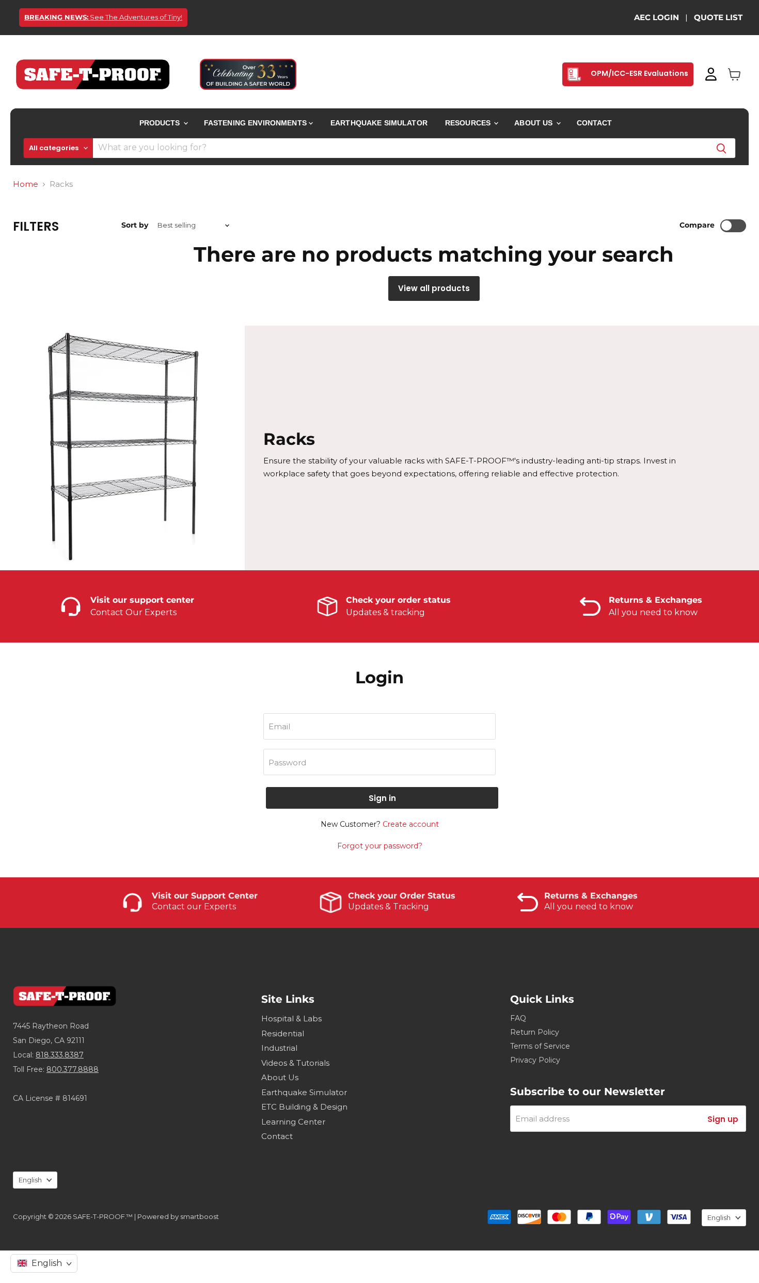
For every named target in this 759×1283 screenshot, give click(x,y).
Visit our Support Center (205, 896)
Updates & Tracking (388, 906)
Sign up (722, 1119)
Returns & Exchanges (591, 896)
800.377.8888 (72, 1069)
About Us (534, 123)
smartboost (199, 1216)
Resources (469, 123)
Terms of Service (540, 1046)
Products (160, 123)
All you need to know (588, 906)
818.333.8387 (60, 1055)
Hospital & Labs (291, 1018)
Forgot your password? (379, 846)
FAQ (518, 1018)
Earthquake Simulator (379, 123)
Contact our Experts (194, 906)
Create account (411, 824)
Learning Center (293, 1122)
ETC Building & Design (304, 1107)
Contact (594, 123)
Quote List (718, 17)
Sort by (134, 225)
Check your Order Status (401, 896)
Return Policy (534, 1032)
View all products (434, 288)
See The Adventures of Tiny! (103, 17)
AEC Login (656, 17)
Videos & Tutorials (295, 1063)
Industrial (279, 1048)
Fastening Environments (256, 123)
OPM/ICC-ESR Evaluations (638, 73)
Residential (282, 1033)
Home (25, 184)
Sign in (382, 798)
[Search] (721, 148)
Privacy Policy (535, 1060)
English (30, 1180)
